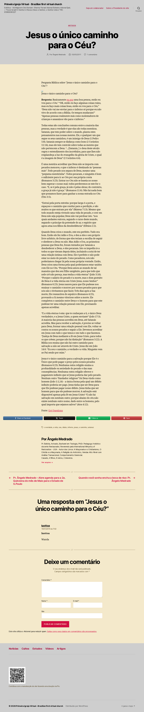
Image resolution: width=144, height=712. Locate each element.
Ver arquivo (47, 462)
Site (42, 611)
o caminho (83, 427)
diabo (64, 427)
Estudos (37, 648)
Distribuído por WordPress (77, 706)
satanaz (91, 427)
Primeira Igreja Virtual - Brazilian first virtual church (33, 4)
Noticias (13, 648)
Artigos (72, 26)
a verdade (48, 427)
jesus (76, 427)
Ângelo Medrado (59, 54)
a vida (55, 427)
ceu (60, 427)
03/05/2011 (76, 54)
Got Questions (55, 410)
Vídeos (49, 648)
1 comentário (92, 54)
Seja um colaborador (95, 8)
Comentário (46, 580)
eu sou (70, 99)
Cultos (25, 648)
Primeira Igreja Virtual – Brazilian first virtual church (39, 706)
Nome (44, 601)
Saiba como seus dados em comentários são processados (71, 631)
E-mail (76, 601)
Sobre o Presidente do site (117, 8)
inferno (70, 427)
